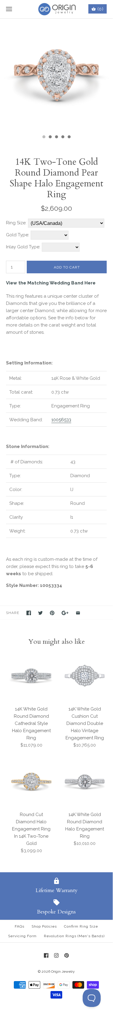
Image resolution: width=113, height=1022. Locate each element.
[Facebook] (46, 955)
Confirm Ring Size (81, 926)
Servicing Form (22, 936)
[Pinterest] (66, 955)
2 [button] (50, 137)
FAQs (19, 926)
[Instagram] (56, 955)
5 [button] (69, 137)
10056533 (61, 419)
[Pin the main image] (52, 613)
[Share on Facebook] (28, 613)
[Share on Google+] (65, 613)
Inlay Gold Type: (23, 247)
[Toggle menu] (9, 9)
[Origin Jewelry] (56, 9)
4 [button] (63, 137)
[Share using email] (78, 613)
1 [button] (44, 137)
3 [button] (56, 137)
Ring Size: (16, 223)
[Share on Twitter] (40, 613)
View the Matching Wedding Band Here (51, 283)
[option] (56, 75)
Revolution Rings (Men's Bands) (74, 936)
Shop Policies (44, 926)
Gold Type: (17, 235)
